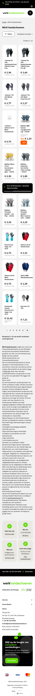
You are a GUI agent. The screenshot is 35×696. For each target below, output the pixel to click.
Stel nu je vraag (9, 534)
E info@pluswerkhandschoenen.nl (14, 624)
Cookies (24, 685)
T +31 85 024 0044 (9, 621)
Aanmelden (12, 661)
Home (4, 22)
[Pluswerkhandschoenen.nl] (13, 13)
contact (4, 511)
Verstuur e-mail (9, 558)
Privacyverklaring (18, 687)
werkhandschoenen (14, 498)
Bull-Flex (7, 371)
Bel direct (25, 535)
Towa (29, 369)
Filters (10, 34)
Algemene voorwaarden (14, 685)
